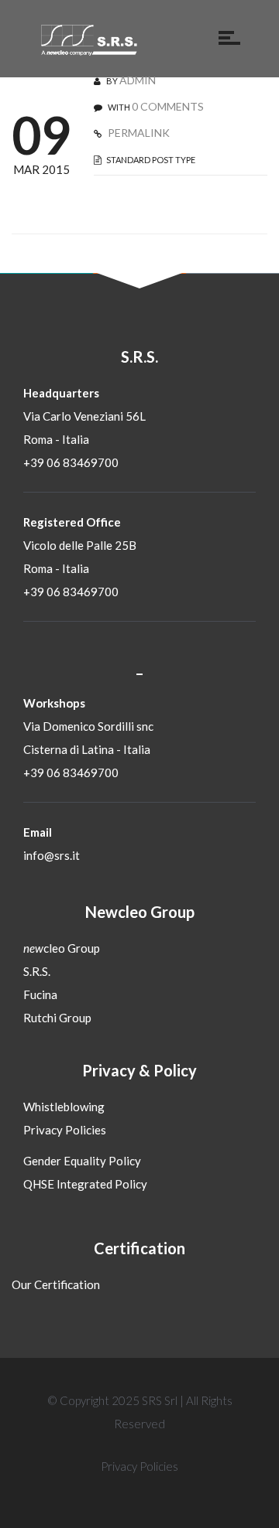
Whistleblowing (64, 1107)
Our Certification (56, 1284)
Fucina (40, 994)
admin (137, 80)
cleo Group (61, 948)
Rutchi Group (57, 1018)
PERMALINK (137, 132)
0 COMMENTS (168, 106)
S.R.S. (36, 971)
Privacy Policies (64, 1130)
